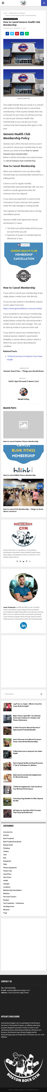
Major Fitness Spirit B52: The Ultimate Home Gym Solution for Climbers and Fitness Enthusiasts (27, 718)
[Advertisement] (23, 661)
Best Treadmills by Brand (12, 842)
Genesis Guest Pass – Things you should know (23, 371)
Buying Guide (8, 845)
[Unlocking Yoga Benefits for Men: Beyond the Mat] (7, 802)
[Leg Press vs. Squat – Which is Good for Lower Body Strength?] (7, 707)
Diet (4, 858)
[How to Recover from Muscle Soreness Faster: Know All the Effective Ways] (7, 742)
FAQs (5, 864)
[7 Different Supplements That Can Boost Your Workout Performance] (7, 790)
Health (5, 880)
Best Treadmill (8, 838)
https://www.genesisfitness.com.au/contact (22, 308)
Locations (6, 887)
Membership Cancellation (10, 19)
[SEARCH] (41, 694)
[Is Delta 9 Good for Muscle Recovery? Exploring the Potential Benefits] (7, 731)
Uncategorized (8, 906)
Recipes (6, 900)
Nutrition (6, 893)
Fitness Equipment (10, 868)
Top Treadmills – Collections (13, 903)
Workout (6, 910)
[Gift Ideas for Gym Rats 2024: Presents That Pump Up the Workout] (7, 813)
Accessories (7, 832)
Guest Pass (7, 874)
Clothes (6, 851)
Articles (6, 835)
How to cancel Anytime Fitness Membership (20, 441)
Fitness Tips (7, 871)
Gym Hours (7, 877)
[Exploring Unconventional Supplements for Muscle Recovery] (7, 778)
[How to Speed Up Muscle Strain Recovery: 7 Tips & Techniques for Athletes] (7, 766)
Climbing (6, 848)
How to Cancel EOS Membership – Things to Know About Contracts (23, 510)
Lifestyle (6, 884)
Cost (5, 855)
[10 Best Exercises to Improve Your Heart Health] (7, 754)
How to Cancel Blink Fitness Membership (19, 475)
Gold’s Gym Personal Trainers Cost (23, 381)
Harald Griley (9, 28)
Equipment (7, 861)
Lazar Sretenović (9, 607)
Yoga (5, 913)
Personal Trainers (9, 897)
